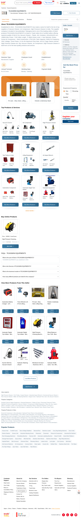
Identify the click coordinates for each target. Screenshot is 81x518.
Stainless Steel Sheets (38, 438)
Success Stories (20, 483)
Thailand (19, 508)
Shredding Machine (22, 436)
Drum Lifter (71, 430)
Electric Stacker (6, 433)
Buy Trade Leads (46, 485)
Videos (69, 490)
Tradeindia (3, 8)
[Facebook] (63, 515)
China (9, 508)
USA (46, 508)
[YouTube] (76, 515)
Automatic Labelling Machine (45, 436)
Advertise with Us (33, 481)
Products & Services (18, 19)
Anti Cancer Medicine (7, 444)
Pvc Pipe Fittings (6, 446)
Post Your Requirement (58, 482)
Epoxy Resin (18, 438)
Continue (70, 107)
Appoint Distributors (34, 495)
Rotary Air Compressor (56, 433)
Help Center (7, 483)
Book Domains (32, 483)
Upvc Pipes (15, 446)
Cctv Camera (60, 441)
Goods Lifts (45, 444)
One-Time (67, 92)
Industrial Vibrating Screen (27, 433)
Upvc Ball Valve (24, 446)
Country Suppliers (71, 485)
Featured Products (72, 488)
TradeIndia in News (21, 488)
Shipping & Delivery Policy (8, 493)
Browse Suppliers (59, 485)
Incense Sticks (28, 444)
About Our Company (21, 481)
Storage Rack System (7, 438)
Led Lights (52, 441)
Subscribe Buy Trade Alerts (47, 488)
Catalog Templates (33, 492)
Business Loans (33, 490)
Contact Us (19, 494)
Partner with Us (20, 496)
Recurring (75, 91)
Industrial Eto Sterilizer (70, 433)
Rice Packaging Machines (8, 436)
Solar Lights (37, 444)
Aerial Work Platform (68, 436)
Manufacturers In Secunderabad (67, 57)
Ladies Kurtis (44, 441)
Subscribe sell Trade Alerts (60, 488)
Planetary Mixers (34, 441)
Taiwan (14, 508)
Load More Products (30, 378)
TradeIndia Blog (20, 485)
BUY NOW (9, 246)
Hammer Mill (32, 436)
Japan (5, 508)
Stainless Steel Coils (64, 444)
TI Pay (30, 485)
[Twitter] (72, 515)
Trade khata (32, 488)
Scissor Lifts (15, 433)
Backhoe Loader (47, 430)
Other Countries (56, 508)
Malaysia (24, 508)
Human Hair (5, 430)
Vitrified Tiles (54, 444)
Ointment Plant (24, 441)
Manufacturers (71, 481)
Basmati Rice (37, 430)
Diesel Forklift (57, 436)
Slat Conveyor (15, 441)
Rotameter (38, 433)
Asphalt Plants (5, 441)
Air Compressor (19, 444)
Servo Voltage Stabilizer (26, 430)
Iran (50, 508)
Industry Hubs (70, 483)
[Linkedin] (68, 515)
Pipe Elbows (33, 446)
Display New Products (45, 482)
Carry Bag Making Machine (60, 430)
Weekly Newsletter (21, 501)
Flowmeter (46, 433)
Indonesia (30, 508)
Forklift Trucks (13, 430)
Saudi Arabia (41, 508)
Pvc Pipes (74, 444)
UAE (35, 508)
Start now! (70, 121)
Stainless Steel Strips (51, 438)
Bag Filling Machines (64, 438)
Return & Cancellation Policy (8, 488)
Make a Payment (20, 498)
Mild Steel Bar (27, 438)
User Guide (6, 485)
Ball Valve (68, 441)
